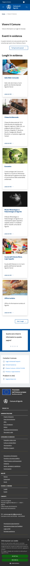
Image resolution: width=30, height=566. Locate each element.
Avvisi (5, 482)
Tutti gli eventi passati (17, 48)
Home (3, 14)
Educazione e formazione (10, 456)
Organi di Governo (9, 417)
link (7, 552)
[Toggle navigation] (3, 7)
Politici (5, 427)
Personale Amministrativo (11, 430)
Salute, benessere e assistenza (12, 466)
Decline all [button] (15, 560)
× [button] (28, 540)
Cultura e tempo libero (10, 443)
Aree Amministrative (9, 419)
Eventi (5, 492)
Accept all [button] (15, 556)
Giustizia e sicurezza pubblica (12, 458)
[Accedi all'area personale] (23, 2)
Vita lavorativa (8, 445)
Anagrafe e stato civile (10, 440)
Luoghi (5, 489)
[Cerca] (27, 7)
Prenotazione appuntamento (11, 524)
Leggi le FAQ (7, 529)
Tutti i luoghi (20, 321)
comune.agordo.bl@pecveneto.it (13, 514)
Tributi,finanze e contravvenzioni (13, 461)
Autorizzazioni (7, 469)
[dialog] (15, 552)
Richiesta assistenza (9, 531)
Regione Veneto (6, 2)
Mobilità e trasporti (9, 448)
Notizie (6, 477)
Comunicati (7, 479)
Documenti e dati (8, 432)
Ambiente (6, 464)
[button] (15, 563)
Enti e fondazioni (8, 425)
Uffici (5, 422)
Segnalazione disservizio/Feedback (13, 526)
